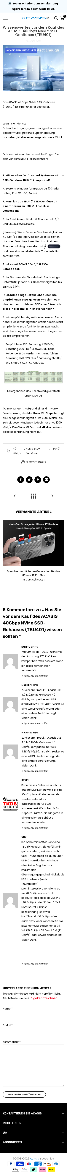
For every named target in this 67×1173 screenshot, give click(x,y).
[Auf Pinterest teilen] (37, 479)
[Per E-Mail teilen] (46, 479)
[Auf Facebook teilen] (20, 479)
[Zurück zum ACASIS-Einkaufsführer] (33, 496)
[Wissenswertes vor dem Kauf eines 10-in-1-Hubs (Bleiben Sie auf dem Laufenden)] (15, 496)
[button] (49, 18)
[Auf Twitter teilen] (29, 479)
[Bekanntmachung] (33, 6)
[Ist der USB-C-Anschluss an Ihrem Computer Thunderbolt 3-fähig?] (52, 496)
